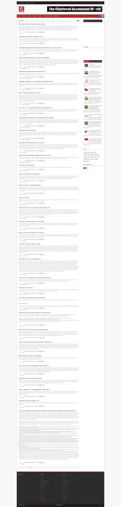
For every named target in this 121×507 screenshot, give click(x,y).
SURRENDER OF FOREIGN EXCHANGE (27, 130)
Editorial (85, 156)
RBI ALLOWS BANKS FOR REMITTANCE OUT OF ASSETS (32, 143)
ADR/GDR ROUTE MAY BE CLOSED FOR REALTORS (30, 378)
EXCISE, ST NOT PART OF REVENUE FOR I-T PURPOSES (31, 232)
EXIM (89, 156)
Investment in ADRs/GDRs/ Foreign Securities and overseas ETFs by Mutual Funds (40, 48)
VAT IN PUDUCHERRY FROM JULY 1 (27, 165)
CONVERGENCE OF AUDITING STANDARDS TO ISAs (31, 36)
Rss (78, 20)
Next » (31, 467)
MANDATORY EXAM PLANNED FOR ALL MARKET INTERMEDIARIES (34, 58)
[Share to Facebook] (43, 32)
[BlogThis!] (40, 32)
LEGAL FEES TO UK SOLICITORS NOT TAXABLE (29, 244)
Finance (22, 326)
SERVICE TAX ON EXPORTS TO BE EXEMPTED (29, 174)
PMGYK (96, 159)
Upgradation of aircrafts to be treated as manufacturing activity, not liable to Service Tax (95, 89)
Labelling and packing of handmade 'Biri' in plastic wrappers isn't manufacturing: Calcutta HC (95, 107)
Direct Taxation (23, 114)
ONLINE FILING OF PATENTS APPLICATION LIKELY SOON (32, 71)
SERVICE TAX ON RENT (24, 197)
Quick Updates (92, 64)
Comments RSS (100, 505)
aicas (25, 43)
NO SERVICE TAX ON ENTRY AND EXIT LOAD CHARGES (31, 221)
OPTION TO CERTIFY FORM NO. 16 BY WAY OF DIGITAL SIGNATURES (35, 277)
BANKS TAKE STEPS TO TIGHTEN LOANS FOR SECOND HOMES (33, 329)
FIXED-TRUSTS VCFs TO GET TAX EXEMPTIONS (30, 259)
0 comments (36, 43)
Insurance (92, 159)
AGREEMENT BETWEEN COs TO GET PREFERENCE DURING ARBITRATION (36, 81)
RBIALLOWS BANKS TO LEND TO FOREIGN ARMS (30, 356)
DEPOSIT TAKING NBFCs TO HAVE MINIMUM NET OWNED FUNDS (34, 389)
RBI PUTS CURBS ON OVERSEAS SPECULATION (29, 93)
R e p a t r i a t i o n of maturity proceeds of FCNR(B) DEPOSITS (35, 108)
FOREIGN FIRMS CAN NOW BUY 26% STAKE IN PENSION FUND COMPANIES (36, 118)
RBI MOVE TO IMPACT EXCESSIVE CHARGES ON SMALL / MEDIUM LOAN (35, 342)
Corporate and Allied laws (25, 78)
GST (98, 156)
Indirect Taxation (86, 159)
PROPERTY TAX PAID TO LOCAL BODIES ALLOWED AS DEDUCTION (34, 207)
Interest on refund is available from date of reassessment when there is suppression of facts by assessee (95, 98)
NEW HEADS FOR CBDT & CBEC (26, 287)
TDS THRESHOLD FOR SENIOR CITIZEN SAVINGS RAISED (32, 297)
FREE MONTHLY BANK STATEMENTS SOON (29, 401)
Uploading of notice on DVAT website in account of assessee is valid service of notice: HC (94, 72)
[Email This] (39, 32)
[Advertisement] (94, 33)
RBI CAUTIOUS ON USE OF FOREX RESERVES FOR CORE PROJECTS (34, 366)
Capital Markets (24, 54)
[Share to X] (42, 32)
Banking (88, 152)
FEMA (92, 156)
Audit (22, 33)
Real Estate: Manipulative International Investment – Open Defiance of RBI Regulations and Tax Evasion (47, 411)
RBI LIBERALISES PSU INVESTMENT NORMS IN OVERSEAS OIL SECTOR (35, 155)
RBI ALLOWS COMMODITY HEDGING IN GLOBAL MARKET (32, 24)
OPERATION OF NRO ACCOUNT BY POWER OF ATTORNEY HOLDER (34, 312)
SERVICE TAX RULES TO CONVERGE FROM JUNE (30, 185)
